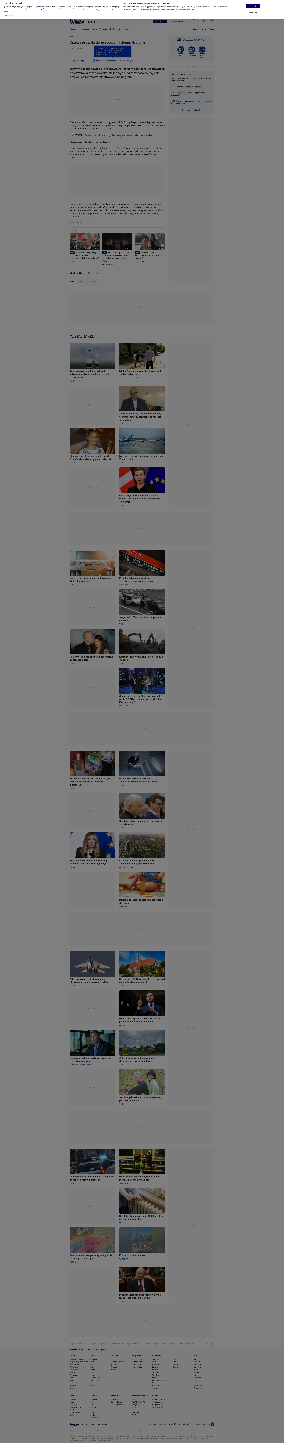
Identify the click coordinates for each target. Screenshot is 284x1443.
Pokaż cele (253, 12)
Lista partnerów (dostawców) (131, 11)
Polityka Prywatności (9, 15)
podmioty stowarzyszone (38, 6)
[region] (142, 9)
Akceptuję (253, 6)
